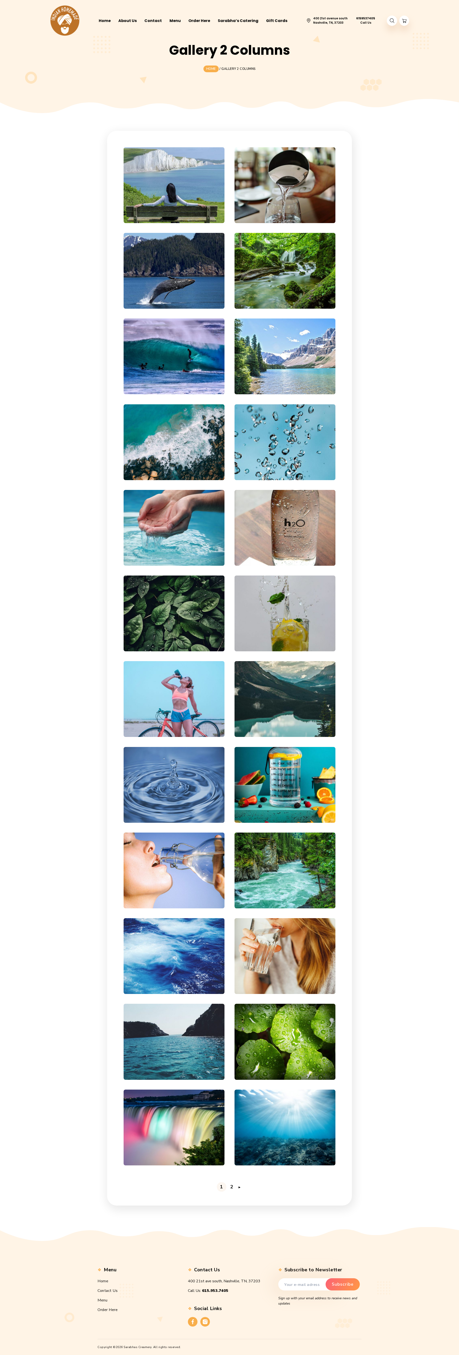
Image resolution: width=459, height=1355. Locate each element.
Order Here (108, 1309)
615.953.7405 (215, 1290)
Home (103, 1281)
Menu (102, 1300)
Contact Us (108, 1290)
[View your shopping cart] (404, 21)
